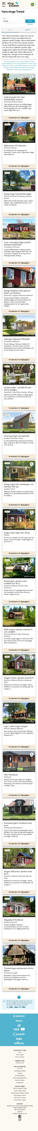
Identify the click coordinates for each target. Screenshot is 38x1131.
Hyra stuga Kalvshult (20, 63)
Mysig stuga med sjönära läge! (17, 194)
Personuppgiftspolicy (20, 1078)
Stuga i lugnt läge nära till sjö (17, 533)
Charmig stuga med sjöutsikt (16, 436)
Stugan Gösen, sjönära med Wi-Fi (19, 678)
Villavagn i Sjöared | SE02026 (17, 339)
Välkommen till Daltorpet (15, 146)
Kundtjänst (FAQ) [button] (19, 1071)
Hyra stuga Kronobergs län (23, 69)
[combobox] (12, 21)
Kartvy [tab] (27, 30)
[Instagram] (19, 1119)
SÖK (30, 21)
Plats (4, 18)
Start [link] (19, 1052)
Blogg (20, 1073)
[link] (20, 1088)
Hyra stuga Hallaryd (23, 61)
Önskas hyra (20, 1063)
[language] (33, 4)
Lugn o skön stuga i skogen (16, 726)
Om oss (19, 1068)
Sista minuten (19, 1057)
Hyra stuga (19, 1054)
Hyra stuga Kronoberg (18, 67)
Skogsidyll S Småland (13, 920)
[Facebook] (19, 1116)
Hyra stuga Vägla (9, 61)
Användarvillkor (20, 1075)
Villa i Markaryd (11, 775)
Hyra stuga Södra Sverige (18, 65)
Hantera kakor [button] (20, 1080)
